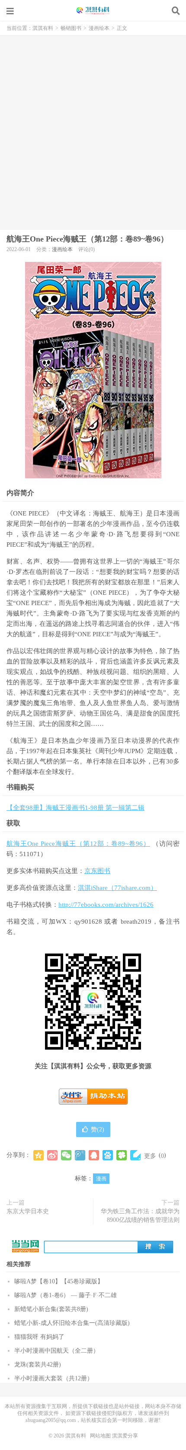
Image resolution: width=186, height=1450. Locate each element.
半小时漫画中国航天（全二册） (56, 1350)
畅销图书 (71, 28)
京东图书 (97, 870)
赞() (97, 1129)
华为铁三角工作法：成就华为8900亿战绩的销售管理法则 (140, 1215)
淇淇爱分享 (125, 1436)
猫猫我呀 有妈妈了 (39, 1337)
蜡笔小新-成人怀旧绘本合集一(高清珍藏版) (72, 1323)
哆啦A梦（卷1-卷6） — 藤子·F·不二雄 (65, 1295)
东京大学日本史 (27, 1211)
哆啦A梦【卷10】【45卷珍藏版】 (58, 1281)
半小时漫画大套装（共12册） (53, 1378)
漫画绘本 (99, 28)
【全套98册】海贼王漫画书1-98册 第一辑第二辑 (75, 807)
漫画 (101, 1179)
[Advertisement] (93, 132)
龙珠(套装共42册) (37, 1364)
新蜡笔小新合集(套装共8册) (51, 1309)
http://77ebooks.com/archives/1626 (106, 904)
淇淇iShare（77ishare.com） (117, 887)
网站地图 (100, 1436)
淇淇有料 (93, 10)
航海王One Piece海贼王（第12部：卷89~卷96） (87, 239)
